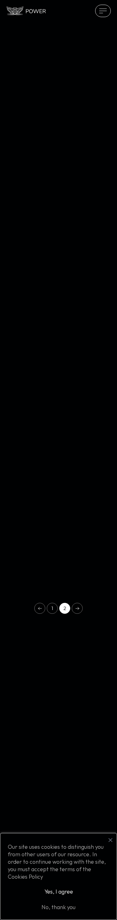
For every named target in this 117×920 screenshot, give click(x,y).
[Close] (110, 840)
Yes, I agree (58, 891)
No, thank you (58, 907)
